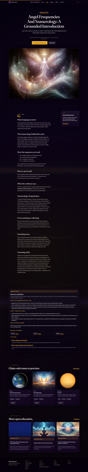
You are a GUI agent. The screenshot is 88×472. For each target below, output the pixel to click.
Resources (41, 464)
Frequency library (28, 463)
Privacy (69, 463)
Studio (56, 2)
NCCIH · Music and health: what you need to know (22, 345)
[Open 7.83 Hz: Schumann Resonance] (20, 380)
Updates (55, 463)
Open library (52, 42)
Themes (26, 466)
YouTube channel (57, 464)
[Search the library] (78, 2)
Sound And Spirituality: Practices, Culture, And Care (67, 442)
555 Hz (62, 333)
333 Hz (39, 333)
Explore (51, 2)
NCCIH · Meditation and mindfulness (19, 340)
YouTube (62, 2)
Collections (27, 464)
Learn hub (41, 463)
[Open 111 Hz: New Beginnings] (44, 380)
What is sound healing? (35, 2)
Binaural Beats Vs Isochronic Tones (43, 443)
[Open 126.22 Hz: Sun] (68, 380)
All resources (65, 123)
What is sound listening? (44, 466)
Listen (43, 2)
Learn (47, 2)
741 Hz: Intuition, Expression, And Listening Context (19, 442)
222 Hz (16, 333)
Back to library (76, 368)
